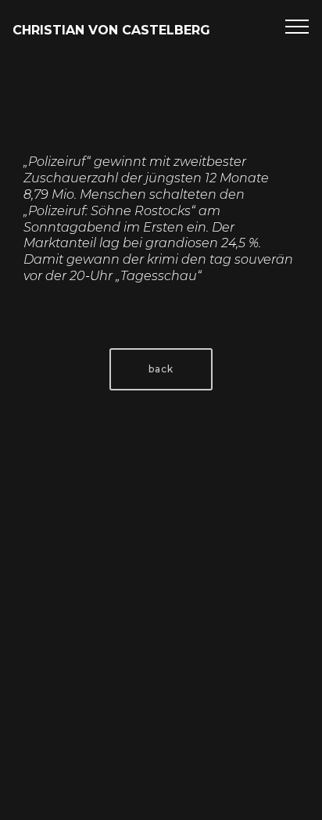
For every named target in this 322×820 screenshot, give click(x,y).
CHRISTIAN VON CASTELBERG (111, 30)
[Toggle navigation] (297, 26)
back (161, 369)
